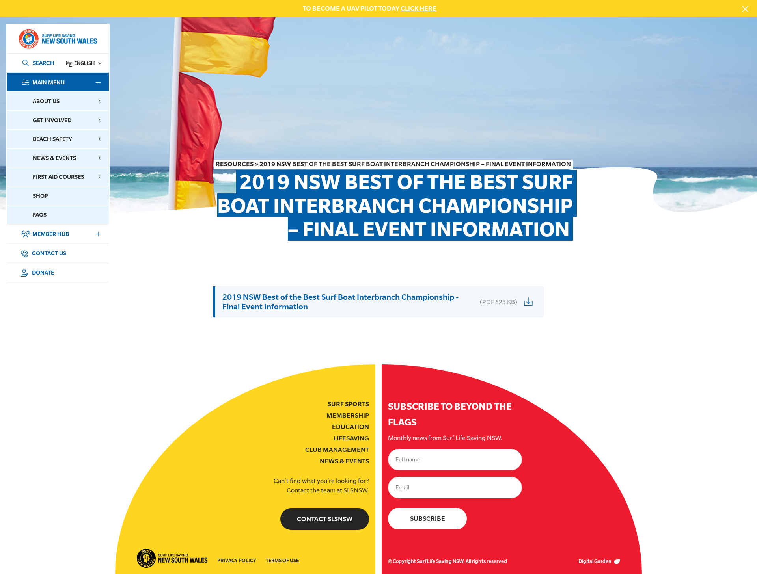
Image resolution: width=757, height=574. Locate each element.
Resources (235, 164)
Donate (42, 272)
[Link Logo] (57, 38)
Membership (347, 415)
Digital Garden (595, 561)
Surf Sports (348, 404)
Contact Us (48, 253)
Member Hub (50, 233)
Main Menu (48, 82)
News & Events (344, 461)
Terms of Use (282, 560)
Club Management (337, 449)
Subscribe (427, 518)
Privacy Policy (236, 560)
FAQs (40, 214)
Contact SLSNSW (324, 519)
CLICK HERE (418, 8)
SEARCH (43, 62)
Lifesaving (351, 438)
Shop (40, 195)
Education (350, 427)
